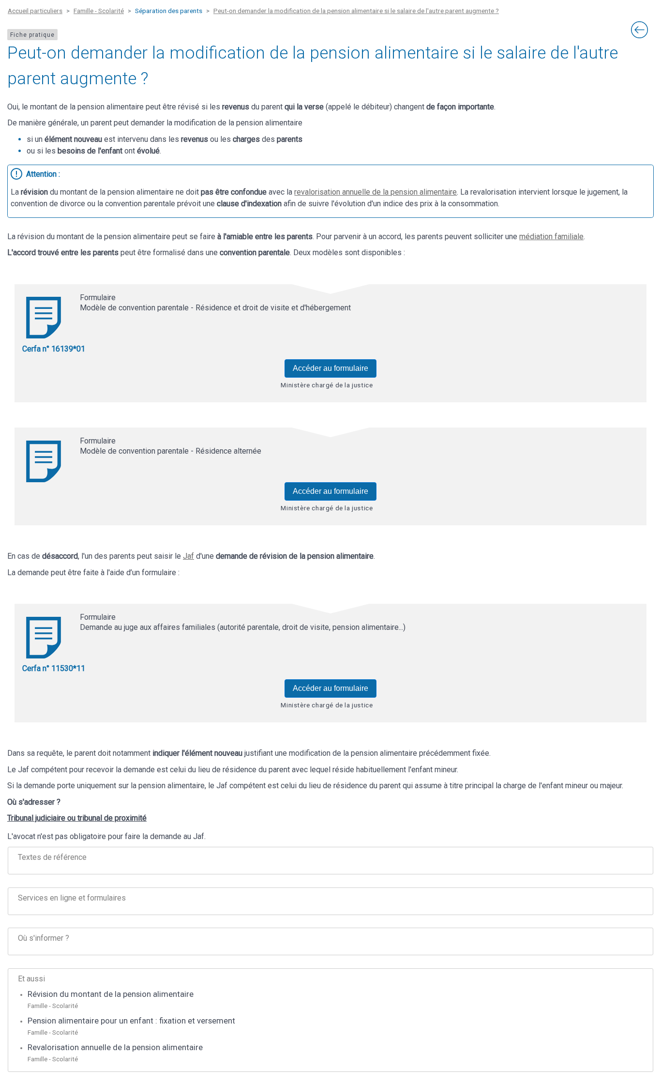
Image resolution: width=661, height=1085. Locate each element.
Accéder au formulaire (330, 368)
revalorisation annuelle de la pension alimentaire (375, 192)
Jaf (188, 556)
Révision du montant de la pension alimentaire (111, 994)
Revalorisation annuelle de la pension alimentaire (115, 1047)
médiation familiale (551, 236)
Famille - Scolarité (99, 11)
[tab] (330, 860)
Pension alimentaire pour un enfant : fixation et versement (131, 1020)
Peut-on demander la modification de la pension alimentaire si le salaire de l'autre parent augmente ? (356, 11)
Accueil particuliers (35, 11)
